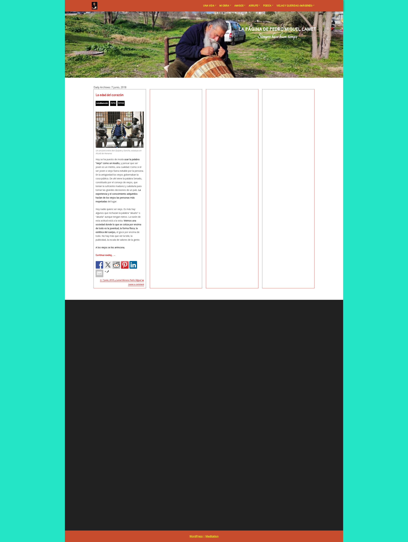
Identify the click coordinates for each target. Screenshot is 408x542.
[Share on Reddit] (116, 265)
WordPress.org (101, 352)
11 (255, 394)
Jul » (261, 407)
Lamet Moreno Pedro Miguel (128, 280)
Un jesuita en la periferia (180, 398)
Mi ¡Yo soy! (174, 326)
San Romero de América (181, 389)
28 (275, 402)
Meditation (212, 536)
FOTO (113, 103)
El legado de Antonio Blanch (182, 372)
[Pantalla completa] (156, 427)
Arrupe (253, 5)
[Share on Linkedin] (133, 265)
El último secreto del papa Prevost (186, 334)
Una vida (208, 5)
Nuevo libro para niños (294, 321)
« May (254, 407)
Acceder (98, 339)
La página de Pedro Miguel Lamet (277, 29)
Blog (170, 367)
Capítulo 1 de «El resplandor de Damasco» (190, 406)
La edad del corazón (110, 95)
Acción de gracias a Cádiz (181, 354)
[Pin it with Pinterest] (125, 265)
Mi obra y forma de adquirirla (183, 376)
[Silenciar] (151, 427)
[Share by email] (99, 273)
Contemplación (177, 317)
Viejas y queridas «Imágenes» (295, 5)
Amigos (239, 5)
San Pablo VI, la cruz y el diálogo (185, 385)
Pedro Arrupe (175, 380)
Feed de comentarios (105, 348)
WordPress (196, 536)
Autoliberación (102, 103)
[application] (125, 394)
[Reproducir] (93, 427)
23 (289, 398)
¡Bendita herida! (177, 321)
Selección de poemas (179, 393)
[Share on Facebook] (99, 265)
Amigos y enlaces (177, 358)
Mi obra (224, 5)
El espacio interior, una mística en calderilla (191, 330)
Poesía (267, 5)
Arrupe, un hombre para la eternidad (187, 363)
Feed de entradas (103, 344)
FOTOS (121, 103)
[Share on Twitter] (108, 265)
